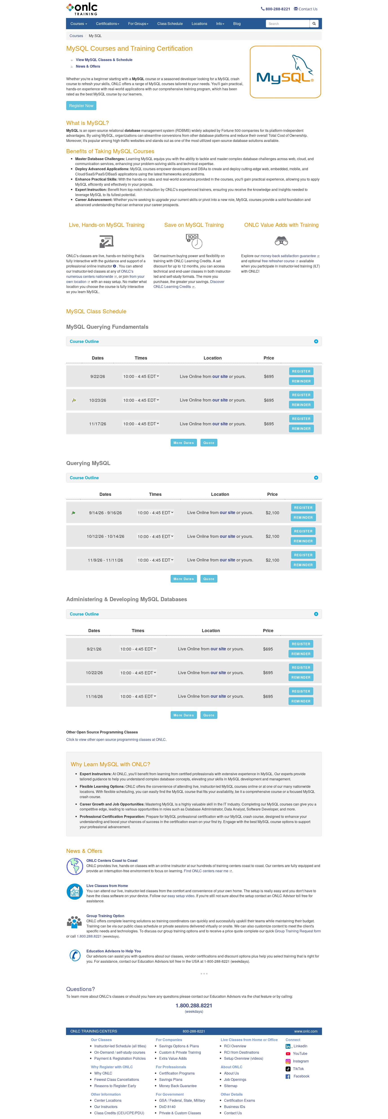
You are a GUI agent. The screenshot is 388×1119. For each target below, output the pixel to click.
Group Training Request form (298, 931)
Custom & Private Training (180, 1052)
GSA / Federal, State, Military (182, 1100)
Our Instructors (105, 1106)
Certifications (106, 23)
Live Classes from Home (107, 885)
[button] (301, 371)
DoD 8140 (167, 1106)
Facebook (299, 1076)
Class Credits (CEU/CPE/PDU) (119, 1112)
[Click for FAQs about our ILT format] (115, 266)
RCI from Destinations (241, 1052)
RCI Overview (235, 1045)
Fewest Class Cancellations (116, 1079)
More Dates (184, 442)
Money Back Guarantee (178, 1085)
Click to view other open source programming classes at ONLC (116, 739)
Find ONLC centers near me (206, 870)
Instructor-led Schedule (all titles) (120, 1045)
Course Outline (84, 341)
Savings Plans (170, 1079)
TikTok (298, 1068)
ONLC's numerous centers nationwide (99, 274)
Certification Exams (239, 1100)
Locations (199, 23)
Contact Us (307, 8)
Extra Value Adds (173, 1058)
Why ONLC (103, 1073)
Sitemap (230, 1085)
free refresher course (278, 260)
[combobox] (288, 23)
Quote (208, 442)
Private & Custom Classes (180, 1112)
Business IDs (234, 1106)
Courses (78, 23)
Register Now (81, 105)
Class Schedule (170, 23)
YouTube (300, 1053)
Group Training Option (105, 915)
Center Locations (107, 1100)
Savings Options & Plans (179, 1045)
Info (219, 23)
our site (220, 376)
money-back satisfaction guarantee (288, 255)
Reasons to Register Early (115, 1085)
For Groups (137, 23)
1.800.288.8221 (89, 936)
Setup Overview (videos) (243, 1058)
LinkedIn (300, 1045)
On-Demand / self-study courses (119, 1052)
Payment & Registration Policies (120, 1058)
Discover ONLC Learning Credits (189, 284)
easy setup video (181, 895)
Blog (237, 23)
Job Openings (235, 1079)
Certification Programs (177, 1073)
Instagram (301, 1061)
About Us (231, 1073)
